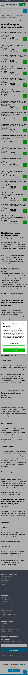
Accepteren (14, 350)
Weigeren (14, 347)
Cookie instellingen (14, 343)
